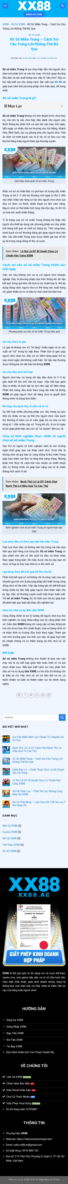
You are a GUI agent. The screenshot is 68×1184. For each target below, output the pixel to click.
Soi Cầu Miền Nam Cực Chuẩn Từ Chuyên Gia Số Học (38, 738)
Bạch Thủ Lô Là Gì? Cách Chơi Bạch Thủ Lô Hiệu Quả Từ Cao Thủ (37, 749)
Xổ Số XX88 (18, 24)
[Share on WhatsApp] (19, 695)
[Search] (62, 6)
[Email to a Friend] (37, 695)
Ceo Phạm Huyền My (42, 1052)
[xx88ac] (34, 5)
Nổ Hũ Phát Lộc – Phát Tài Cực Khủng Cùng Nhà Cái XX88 (37, 793)
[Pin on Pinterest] (43, 695)
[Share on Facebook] (25, 695)
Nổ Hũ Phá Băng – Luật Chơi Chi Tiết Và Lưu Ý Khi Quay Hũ (38, 804)
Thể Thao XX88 (11, 844)
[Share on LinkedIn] (49, 695)
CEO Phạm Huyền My (46, 58)
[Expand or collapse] (62, 106)
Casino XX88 (9, 832)
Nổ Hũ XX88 (9, 838)
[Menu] (5, 6)
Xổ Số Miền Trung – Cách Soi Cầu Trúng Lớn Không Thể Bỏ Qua (37, 760)
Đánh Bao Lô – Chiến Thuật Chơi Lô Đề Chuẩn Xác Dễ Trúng (38, 771)
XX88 (5, 24)
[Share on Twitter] (31, 695)
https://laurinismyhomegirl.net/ (34, 1139)
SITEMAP (31, 1109)
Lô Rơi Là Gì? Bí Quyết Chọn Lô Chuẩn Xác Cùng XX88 (36, 782)
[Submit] (62, 717)
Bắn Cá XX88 (9, 825)
